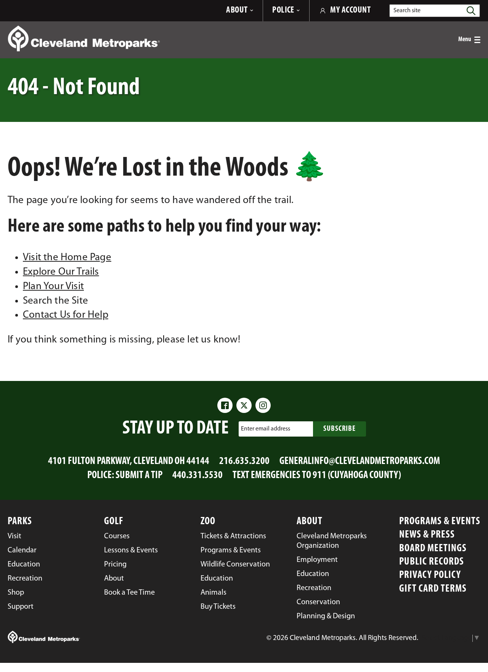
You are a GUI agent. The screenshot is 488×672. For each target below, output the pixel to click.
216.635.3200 (244, 461)
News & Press (427, 535)
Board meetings (433, 549)
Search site (407, 11)
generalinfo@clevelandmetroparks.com (359, 461)
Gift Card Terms (433, 589)
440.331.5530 (197, 475)
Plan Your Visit (53, 287)
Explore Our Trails (61, 272)
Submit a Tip (139, 475)
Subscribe (339, 429)
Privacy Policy (430, 575)
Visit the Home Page (67, 258)
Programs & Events (439, 522)
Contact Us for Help (65, 315)
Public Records (431, 562)
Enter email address (265, 429)
